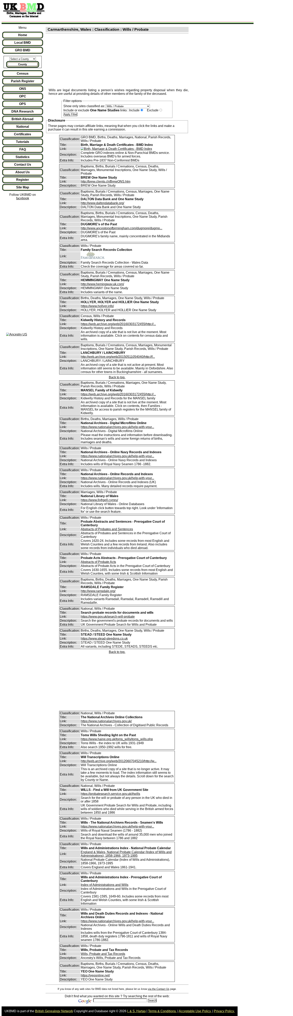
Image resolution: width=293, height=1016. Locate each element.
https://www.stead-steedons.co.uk (104, 638)
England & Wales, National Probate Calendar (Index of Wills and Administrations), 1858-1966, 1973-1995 (126, 853)
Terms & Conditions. (162, 1011)
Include (134, 110)
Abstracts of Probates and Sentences (107, 529)
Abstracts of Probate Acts (98, 562)
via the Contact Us (158, 988)
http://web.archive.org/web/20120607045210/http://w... (118, 761)
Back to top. (117, 377)
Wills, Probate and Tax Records (103, 954)
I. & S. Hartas (136, 1011)
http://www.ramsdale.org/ (98, 591)
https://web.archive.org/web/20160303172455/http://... (118, 324)
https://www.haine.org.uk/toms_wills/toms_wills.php (117, 739)
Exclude (152, 110)
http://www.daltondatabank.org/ (102, 203)
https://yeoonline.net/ (95, 975)
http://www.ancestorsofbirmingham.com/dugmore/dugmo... (121, 228)
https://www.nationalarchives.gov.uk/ (106, 721)
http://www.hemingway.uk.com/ (102, 284)
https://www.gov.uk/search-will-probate (108, 616)
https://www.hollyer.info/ (97, 306)
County (22, 64)
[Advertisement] (120, 11)
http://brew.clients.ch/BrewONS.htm (105, 181)
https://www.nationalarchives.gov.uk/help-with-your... (117, 427)
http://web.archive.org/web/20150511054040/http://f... (118, 356)
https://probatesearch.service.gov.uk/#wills (110, 793)
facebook (22, 198)
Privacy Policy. (224, 1011)
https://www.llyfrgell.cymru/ (99, 500)
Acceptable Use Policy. (195, 1011)
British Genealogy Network (54, 1011)
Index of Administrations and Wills (104, 884)
